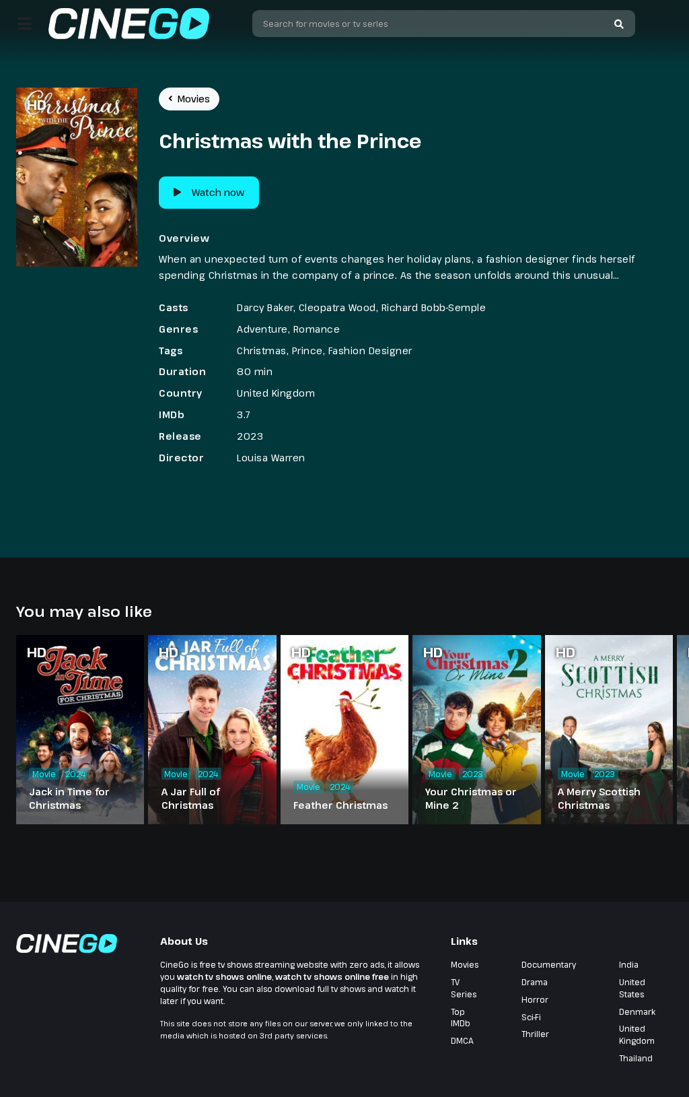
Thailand (636, 1058)
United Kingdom (276, 393)
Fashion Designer (370, 350)
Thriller (535, 1033)
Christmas (262, 350)
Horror (534, 999)
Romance (316, 329)
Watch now (218, 192)
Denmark (637, 1011)
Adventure (262, 329)
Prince (307, 350)
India (629, 964)
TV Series (463, 987)
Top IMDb (460, 1017)
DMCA (462, 1040)
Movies (194, 98)
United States (632, 987)
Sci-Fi (531, 1016)
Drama (534, 981)
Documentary (548, 964)
